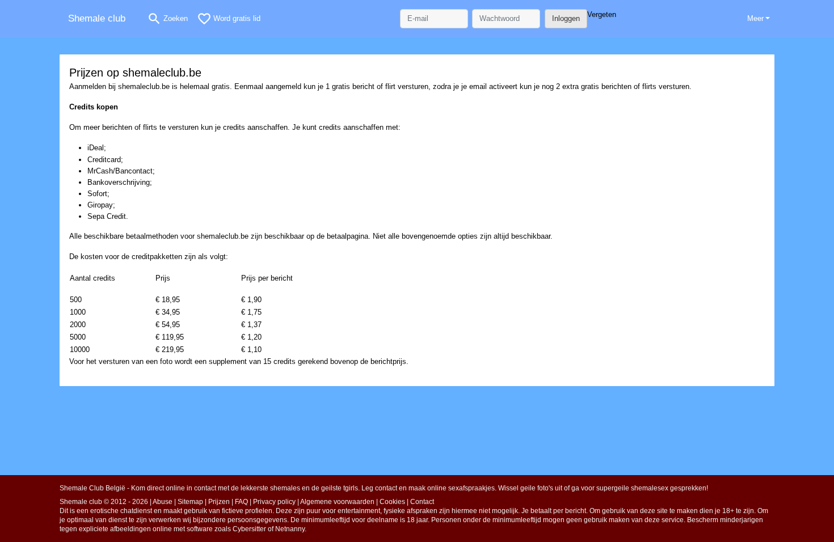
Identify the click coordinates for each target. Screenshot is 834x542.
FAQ (241, 502)
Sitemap (190, 502)
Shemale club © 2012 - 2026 (104, 502)
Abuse (162, 502)
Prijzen (219, 502)
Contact (422, 502)
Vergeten (601, 14)
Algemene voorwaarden (337, 502)
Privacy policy (274, 502)
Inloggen (566, 18)
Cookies (392, 502)
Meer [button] (755, 18)
